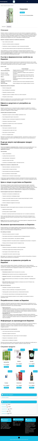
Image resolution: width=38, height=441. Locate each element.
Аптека (19, 437)
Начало (2, 5)
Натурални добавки (7, 5)
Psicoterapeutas (3, 1)
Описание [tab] (4, 26)
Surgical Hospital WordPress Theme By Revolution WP (19, 439)
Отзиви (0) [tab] (9, 26)
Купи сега (22, 12)
